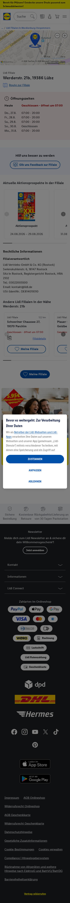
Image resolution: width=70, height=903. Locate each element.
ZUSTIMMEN (35, 459)
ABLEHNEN (35, 481)
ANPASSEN (35, 470)
